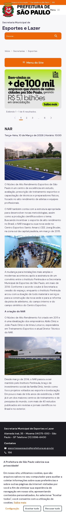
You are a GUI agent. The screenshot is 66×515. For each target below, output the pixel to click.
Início (7, 51)
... (38, 117)
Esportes (32, 51)
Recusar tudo (52, 508)
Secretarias (19, 51)
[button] (51, 117)
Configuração (12, 508)
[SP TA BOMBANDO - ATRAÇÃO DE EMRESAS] (33, 88)
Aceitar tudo (32, 508)
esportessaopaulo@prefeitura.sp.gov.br (31, 448)
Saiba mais (20, 502)
